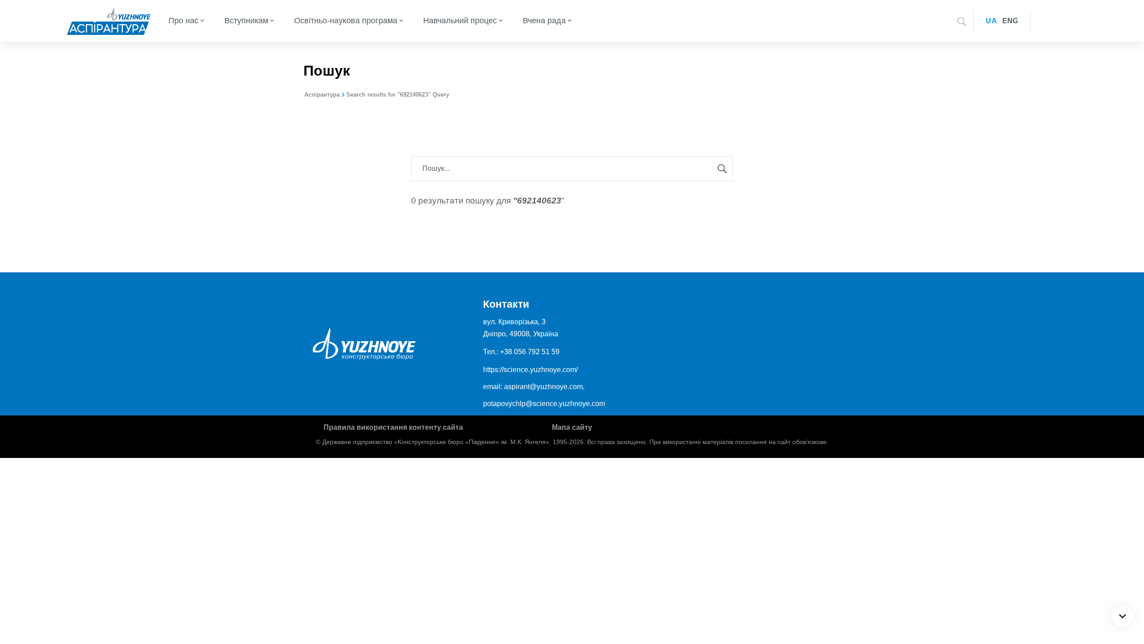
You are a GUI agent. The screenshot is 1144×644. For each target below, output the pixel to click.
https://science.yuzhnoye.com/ (530, 369)
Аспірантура (322, 94)
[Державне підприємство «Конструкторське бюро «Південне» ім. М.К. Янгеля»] (109, 21)
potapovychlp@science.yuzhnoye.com (544, 403)
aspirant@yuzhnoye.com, (544, 386)
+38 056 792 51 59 (529, 352)
